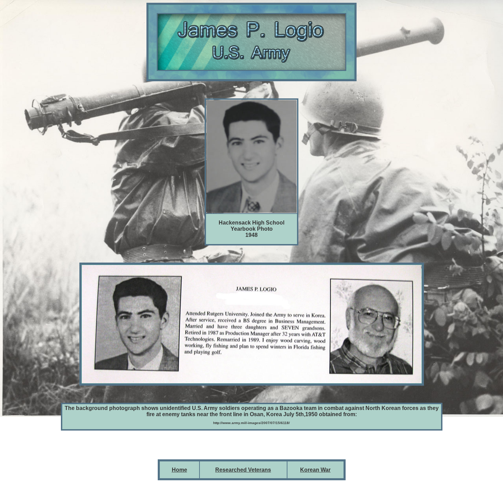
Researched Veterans (243, 470)
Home (179, 470)
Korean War (315, 470)
